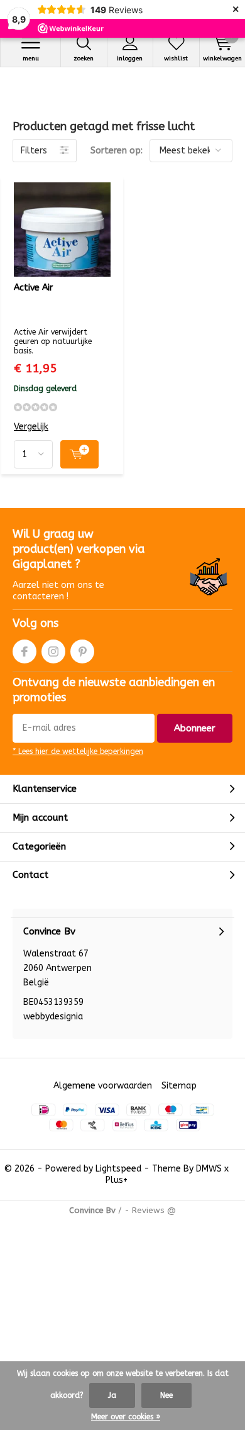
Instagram (53, 651)
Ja (112, 1395)
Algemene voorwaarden (102, 1085)
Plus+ (117, 1180)
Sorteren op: (116, 150)
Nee (166, 1395)
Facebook (24, 651)
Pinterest (82, 651)
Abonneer (194, 728)
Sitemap (179, 1085)
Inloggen (130, 58)
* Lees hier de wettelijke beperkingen (78, 751)
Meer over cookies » (125, 1416)
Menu (31, 58)
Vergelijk (31, 426)
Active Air (33, 287)
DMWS (209, 1168)
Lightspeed (118, 1168)
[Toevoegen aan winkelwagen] (79, 454)
